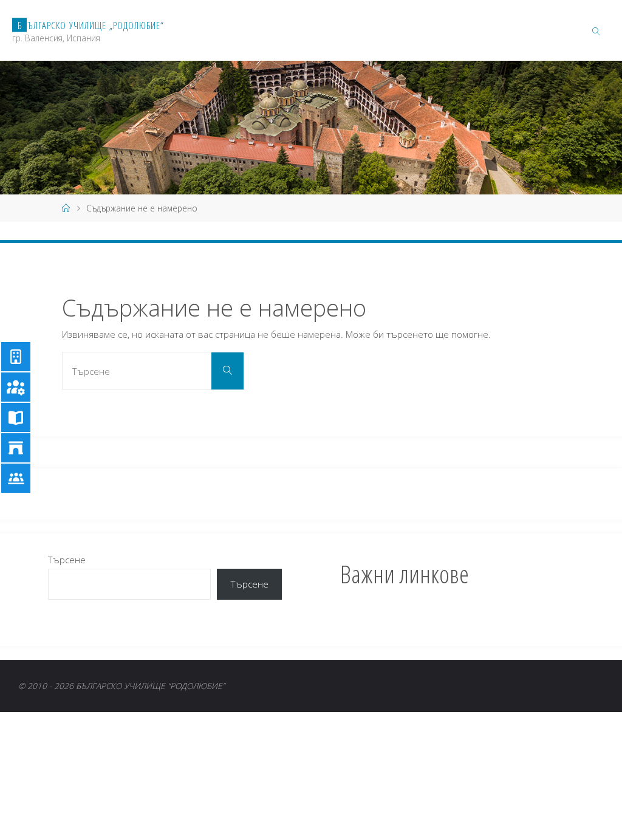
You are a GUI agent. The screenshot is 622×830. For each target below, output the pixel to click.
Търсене (67, 560)
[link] (597, 30)
